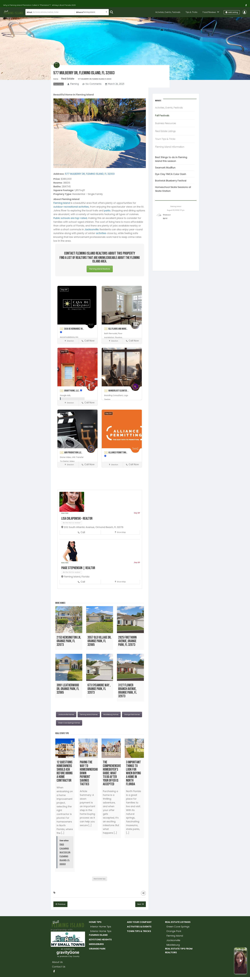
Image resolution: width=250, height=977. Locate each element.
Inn (77, 337)
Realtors (64, 513)
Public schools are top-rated (70, 218)
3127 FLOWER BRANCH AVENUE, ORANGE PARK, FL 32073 (127, 690)
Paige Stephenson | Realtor (78, 568)
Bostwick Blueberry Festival (170, 180)
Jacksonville (92, 229)
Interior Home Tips (100, 926)
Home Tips (95, 922)
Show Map (121, 532)
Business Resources (165, 123)
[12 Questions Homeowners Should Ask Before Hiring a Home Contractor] (65, 748)
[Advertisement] (175, 249)
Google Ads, (65, 395)
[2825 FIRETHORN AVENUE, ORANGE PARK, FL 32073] (130, 619)
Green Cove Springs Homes (69, 723)
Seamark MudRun (165, 167)
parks (107, 210)
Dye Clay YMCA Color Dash (170, 174)
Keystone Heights (100, 939)
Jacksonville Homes (66, 714)
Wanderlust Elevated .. (118, 390)
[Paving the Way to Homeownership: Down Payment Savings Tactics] (88, 748)
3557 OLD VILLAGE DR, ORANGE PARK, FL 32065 (99, 641)
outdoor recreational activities (71, 206)
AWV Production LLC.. (73, 452)
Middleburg (96, 944)
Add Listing (233, 12)
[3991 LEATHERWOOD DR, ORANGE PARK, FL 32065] (68, 667)
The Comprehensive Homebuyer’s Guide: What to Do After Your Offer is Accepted (112, 773)
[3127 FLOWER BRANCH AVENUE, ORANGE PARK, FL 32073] (130, 667)
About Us (57, 962)
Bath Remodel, (111, 333)
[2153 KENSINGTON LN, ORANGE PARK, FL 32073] (68, 619)
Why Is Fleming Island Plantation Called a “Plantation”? (27, 5)
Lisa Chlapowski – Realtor (76, 518)
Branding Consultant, (114, 395)
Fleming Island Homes (89, 714)
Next (139, 904)
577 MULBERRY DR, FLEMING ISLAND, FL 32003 (90, 173)
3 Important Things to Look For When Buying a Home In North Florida (133, 773)
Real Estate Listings (165, 131)
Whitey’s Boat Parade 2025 (64, 5)
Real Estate (65, 23)
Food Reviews (209, 12)
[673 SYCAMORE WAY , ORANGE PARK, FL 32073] (99, 667)
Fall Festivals (162, 115)
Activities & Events (139, 926)
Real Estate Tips (99, 879)
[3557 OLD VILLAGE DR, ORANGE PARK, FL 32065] (99, 619)
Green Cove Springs (177, 926)
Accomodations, (68, 337)
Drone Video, (66, 457)
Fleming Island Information (169, 146)
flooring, (118, 337)
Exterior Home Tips (100, 931)
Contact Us (58, 966)
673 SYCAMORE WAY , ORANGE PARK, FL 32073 (99, 689)
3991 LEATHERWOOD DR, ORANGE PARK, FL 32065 (68, 689)
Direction (70, 341)
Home (53, 24)
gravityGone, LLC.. (72, 390)
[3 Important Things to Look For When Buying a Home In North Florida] (134, 748)
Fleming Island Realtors (99, 269)
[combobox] (91, 12)
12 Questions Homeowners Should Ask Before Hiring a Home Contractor (65, 771)
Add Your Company (139, 922)
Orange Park (97, 948)
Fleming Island (61, 203)
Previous (61, 904)
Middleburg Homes (110, 714)
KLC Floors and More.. (117, 328)
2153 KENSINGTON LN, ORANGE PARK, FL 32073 (69, 641)
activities (101, 233)
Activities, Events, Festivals (167, 12)
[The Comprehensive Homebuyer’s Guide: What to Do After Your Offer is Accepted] (111, 748)
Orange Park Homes (132, 714)
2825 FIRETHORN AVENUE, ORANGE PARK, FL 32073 (127, 641)
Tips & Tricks (191, 12)
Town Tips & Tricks (165, 138)
